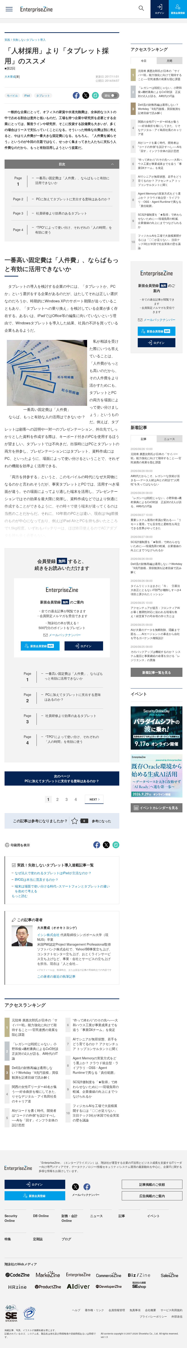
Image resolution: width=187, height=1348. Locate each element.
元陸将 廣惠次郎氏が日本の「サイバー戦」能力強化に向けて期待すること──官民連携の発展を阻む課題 (35, 1027)
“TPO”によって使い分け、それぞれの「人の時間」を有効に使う (71, 739)
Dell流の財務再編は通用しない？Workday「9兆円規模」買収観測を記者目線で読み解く (35, 1072)
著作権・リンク (94, 1310)
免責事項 (135, 1310)
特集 (8, 1239)
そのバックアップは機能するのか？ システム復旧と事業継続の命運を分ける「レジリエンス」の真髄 (156, 656)
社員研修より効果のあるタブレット (61, 213)
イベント (153, 1215)
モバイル (12, 95)
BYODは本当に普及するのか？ (36, 879)
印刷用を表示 (20, 845)
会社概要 (150, 1310)
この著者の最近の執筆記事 (56, 976)
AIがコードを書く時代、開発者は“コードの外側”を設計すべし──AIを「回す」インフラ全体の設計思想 (35, 1117)
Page (18, 199)
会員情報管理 (117, 1310)
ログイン (86, 646)
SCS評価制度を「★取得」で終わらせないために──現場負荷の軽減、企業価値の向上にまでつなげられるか (96, 1088)
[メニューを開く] (9, 9)
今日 (143, 61)
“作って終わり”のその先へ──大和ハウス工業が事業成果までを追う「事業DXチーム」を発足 (95, 1025)
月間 (169, 61)
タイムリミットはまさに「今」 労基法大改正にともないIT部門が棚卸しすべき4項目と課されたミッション (156, 590)
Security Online (11, 1218)
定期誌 (38, 1239)
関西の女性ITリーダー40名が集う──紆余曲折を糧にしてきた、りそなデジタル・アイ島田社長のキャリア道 (35, 1093)
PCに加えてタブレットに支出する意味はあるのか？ (73, 199)
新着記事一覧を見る (156, 672)
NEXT (93, 799)
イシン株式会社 (48, 934)
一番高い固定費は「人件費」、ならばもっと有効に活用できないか (73, 676)
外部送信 (176, 1316)
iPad (27, 95)
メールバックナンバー (65, 634)
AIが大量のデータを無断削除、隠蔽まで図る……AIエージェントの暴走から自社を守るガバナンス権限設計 (155, 634)
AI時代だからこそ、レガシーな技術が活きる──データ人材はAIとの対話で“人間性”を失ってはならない (155, 480)
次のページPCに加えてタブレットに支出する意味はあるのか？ (62, 778)
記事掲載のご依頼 (152, 1184)
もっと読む (20, 895)
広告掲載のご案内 (152, 1195)
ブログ (66, 1239)
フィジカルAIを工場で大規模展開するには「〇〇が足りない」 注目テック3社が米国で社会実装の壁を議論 (96, 1112)
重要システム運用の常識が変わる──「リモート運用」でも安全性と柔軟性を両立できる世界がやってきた (156, 524)
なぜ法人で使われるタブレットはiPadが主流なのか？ (53, 873)
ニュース (169, 439)
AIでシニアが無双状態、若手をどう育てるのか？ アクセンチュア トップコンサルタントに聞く (95, 1044)
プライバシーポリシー (153, 1316)
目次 (62, 164)
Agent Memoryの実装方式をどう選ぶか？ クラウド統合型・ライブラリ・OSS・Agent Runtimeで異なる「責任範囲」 (95, 1065)
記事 (143, 439)
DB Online (41, 1215)
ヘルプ (76, 1310)
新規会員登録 (41, 646)
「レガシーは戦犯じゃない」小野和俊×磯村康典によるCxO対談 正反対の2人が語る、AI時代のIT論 (37, 1051)
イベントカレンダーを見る (159, 807)
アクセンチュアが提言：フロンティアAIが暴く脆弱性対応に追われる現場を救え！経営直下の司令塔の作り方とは (155, 612)
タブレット (43, 95)
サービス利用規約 (171, 1310)
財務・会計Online (70, 1218)
